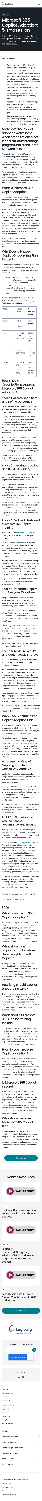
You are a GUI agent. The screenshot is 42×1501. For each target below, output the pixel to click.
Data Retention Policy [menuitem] (9, 1494)
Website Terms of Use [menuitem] (9, 1491)
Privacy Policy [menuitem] (6, 1483)
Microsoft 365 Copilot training (25, 625)
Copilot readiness (9, 241)
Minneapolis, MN (7, 1423)
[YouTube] (23, 1377)
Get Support (6, 1400)
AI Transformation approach (28, 842)
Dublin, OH (5, 1409)
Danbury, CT (6, 1416)
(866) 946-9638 (7, 1393)
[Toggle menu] (39, 4)
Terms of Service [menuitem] (7, 1487)
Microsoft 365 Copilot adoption (15, 197)
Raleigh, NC (5, 1413)
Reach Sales (6, 1397)
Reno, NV (5, 1420)
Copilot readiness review (16, 437)
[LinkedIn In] (18, 1377)
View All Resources (21, 1311)
